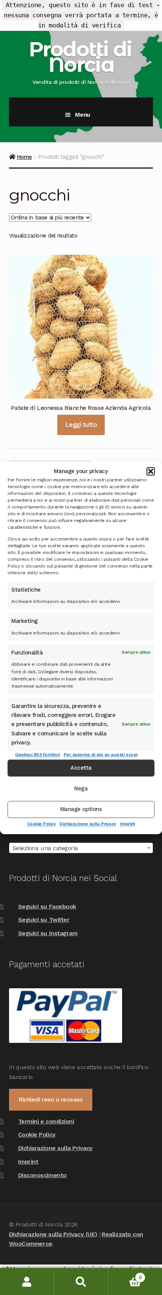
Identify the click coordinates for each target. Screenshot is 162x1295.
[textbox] (81, 848)
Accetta (81, 767)
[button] (150, 471)
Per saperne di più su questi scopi (101, 755)
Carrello (125, 1274)
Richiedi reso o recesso (50, 1099)
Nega (80, 788)
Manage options (81, 809)
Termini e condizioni (46, 1121)
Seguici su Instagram (48, 933)
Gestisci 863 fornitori (37, 755)
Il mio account (27, 1281)
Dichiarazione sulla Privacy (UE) (53, 1234)
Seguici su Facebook (47, 906)
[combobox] (81, 848)
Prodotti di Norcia (80, 57)
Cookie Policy (41, 823)
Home (24, 157)
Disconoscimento (42, 1175)
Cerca (81, 1281)
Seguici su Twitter (44, 919)
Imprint (127, 823)
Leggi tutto (81, 424)
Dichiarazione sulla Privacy (88, 823)
